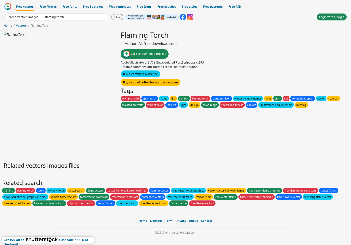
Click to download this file (148, 54)
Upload (117, 17)
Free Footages (93, 7)
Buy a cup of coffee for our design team (150, 82)
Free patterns (213, 7)
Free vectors (25, 7)
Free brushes (166, 7)
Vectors (21, 26)
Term (169, 221)
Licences (156, 221)
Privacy (181, 221)
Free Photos (48, 7)
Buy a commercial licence (140, 74)
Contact (206, 221)
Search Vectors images (22, 17)
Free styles (189, 7)
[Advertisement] (113, 134)
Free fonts (70, 7)
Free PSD (235, 7)
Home (8, 26)
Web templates (120, 7)
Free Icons (144, 7)
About (193, 221)
